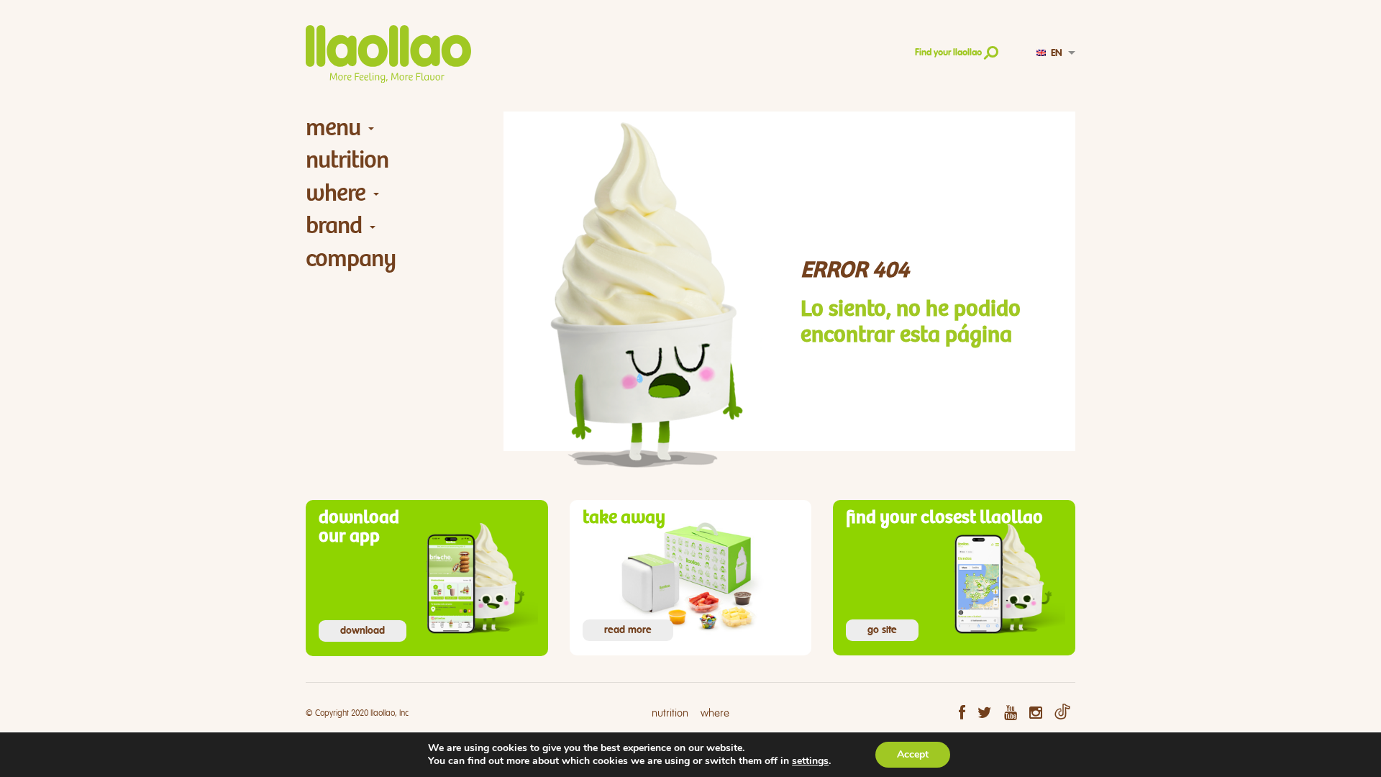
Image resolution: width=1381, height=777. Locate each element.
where (335, 193)
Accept (913, 754)
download (362, 631)
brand (334, 225)
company (351, 258)
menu (333, 127)
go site (882, 630)
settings (810, 761)
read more (628, 630)
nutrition (347, 160)
